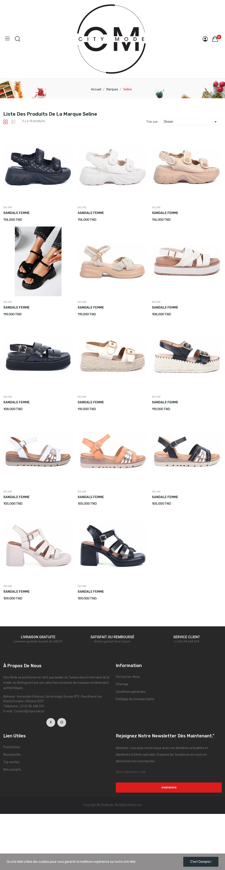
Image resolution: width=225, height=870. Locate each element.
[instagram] (61, 722)
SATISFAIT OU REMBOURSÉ (112, 637)
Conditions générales (130, 692)
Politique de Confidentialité (135, 699)
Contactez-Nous (128, 677)
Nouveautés (12, 755)
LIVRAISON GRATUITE (38, 637)
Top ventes (11, 762)
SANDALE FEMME (16, 213)
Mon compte (12, 769)
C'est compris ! (200, 862)
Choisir (191, 121)
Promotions (11, 747)
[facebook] (50, 722)
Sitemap (122, 684)
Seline (7, 207)
